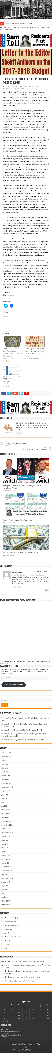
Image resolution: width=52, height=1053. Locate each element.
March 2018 (5, 855)
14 (33, 1013)
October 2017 (6, 874)
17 (4, 1016)
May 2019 (4, 802)
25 (11, 1018)
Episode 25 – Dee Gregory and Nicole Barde (16, 740)
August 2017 (5, 882)
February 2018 (6, 859)
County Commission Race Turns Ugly (18, 520)
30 (48, 1018)
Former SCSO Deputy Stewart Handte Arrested (28, 961)
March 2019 (5, 810)
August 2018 (5, 836)
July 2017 (4, 886)
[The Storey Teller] (26, 9)
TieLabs (39, 1044)
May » (8, 1021)
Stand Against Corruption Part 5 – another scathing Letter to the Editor (34, 351)
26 (19, 1018)
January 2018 (5, 863)
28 (33, 1018)
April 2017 (4, 897)
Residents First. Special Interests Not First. (18, 23)
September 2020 (7, 757)
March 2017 (5, 901)
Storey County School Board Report (15, 444)
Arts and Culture (9, 918)
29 (40, 1018)
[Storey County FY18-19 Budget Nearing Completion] (12, 369)
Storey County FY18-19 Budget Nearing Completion (11, 378)
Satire (6, 948)
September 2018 (7, 833)
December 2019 (6, 783)
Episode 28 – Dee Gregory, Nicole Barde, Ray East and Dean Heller (24, 724)
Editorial (6, 929)
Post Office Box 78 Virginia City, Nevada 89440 (9, 1030)
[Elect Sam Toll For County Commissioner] (26, 40)
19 (19, 1016)
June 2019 (4, 798)
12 (19, 1013)
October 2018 (6, 829)
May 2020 (4, 768)
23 (48, 1016)
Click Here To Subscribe (13, 685)
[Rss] (26, 1047)
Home (4, 28)
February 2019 (6, 814)
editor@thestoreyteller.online (10, 1035)
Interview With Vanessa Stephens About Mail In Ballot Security (22, 718)
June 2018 (4, 844)
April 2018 (4, 852)
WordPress (22, 1044)
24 (4, 1018)
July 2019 (4, 795)
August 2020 (5, 760)
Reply (46, 590)
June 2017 (4, 889)
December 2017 (6, 867)
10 (4, 1013)
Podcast (6, 944)
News (6, 941)
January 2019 (5, 817)
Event (5, 933)
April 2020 (4, 772)
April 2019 (4, 806)
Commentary (8, 922)
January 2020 (5, 779)
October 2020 (6, 753)
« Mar (2, 1021)
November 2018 (7, 825)
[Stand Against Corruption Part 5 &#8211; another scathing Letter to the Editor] (35, 341)
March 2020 (5, 776)
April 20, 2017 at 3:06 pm (41, 572)
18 (11, 1016)
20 (26, 1016)
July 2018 (4, 840)
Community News (10, 925)
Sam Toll (7, 86)
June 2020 (4, 764)
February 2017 (6, 905)
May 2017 (4, 893)
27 (26, 1018)
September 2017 (7, 878)
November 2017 (7, 870)
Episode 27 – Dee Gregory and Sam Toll (15, 730)
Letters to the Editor (14, 28)
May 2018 (4, 848)
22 (40, 1016)
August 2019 (5, 791)
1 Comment (8, 88)
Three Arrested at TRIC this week (34, 448)
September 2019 (7, 787)
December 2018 (6, 821)
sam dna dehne (6, 971)
